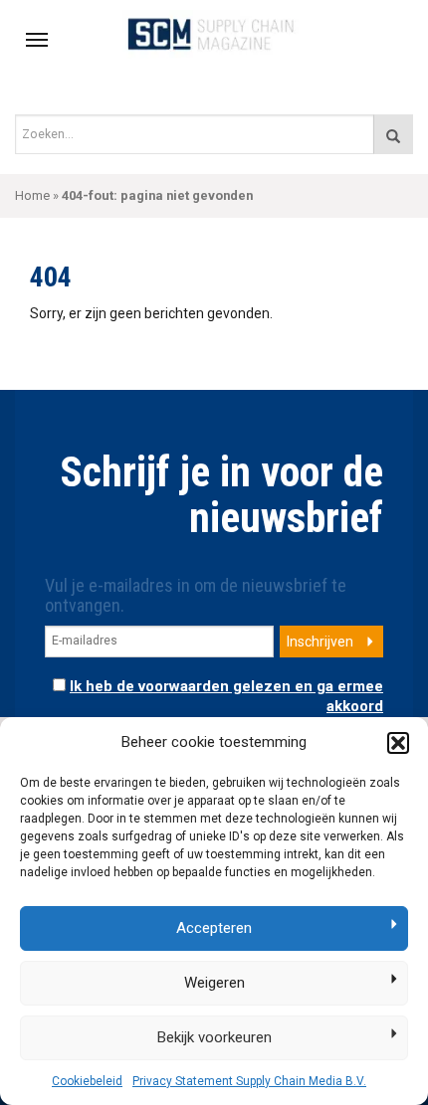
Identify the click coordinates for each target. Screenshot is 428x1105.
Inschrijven (320, 641)
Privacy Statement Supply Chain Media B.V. (249, 1081)
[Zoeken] (393, 134)
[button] (398, 743)
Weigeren (214, 983)
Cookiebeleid (87, 1081)
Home (32, 195)
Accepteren (214, 928)
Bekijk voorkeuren (214, 1037)
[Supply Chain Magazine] (214, 33)
